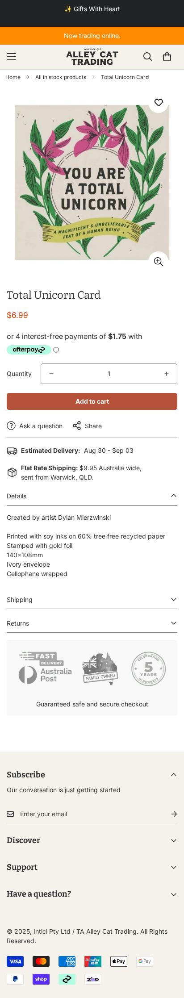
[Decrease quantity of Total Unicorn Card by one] (51, 374)
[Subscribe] (167, 814)
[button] (167, 56)
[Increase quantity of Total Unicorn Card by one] (166, 374)
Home (13, 77)
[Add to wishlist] (158, 103)
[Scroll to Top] (168, 951)
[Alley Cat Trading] (92, 57)
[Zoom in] (158, 261)
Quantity (19, 373)
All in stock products (60, 77)
